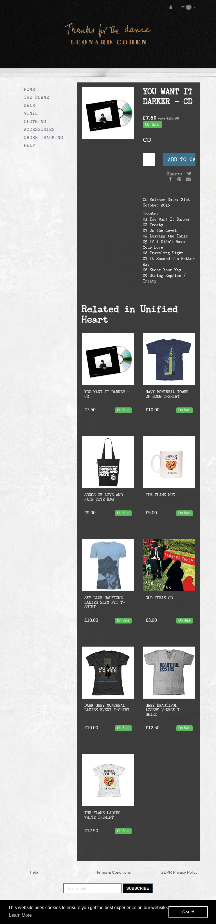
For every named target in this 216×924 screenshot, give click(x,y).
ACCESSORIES (39, 129)
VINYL (31, 113)
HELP (29, 145)
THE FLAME (36, 97)
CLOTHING (35, 121)
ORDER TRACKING (43, 137)
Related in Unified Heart (130, 314)
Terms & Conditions (113, 872)
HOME (29, 89)
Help (34, 872)
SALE (29, 105)
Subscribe (137, 888)
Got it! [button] (188, 912)
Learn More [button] (20, 915)
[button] (188, 7)
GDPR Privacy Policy (179, 872)
